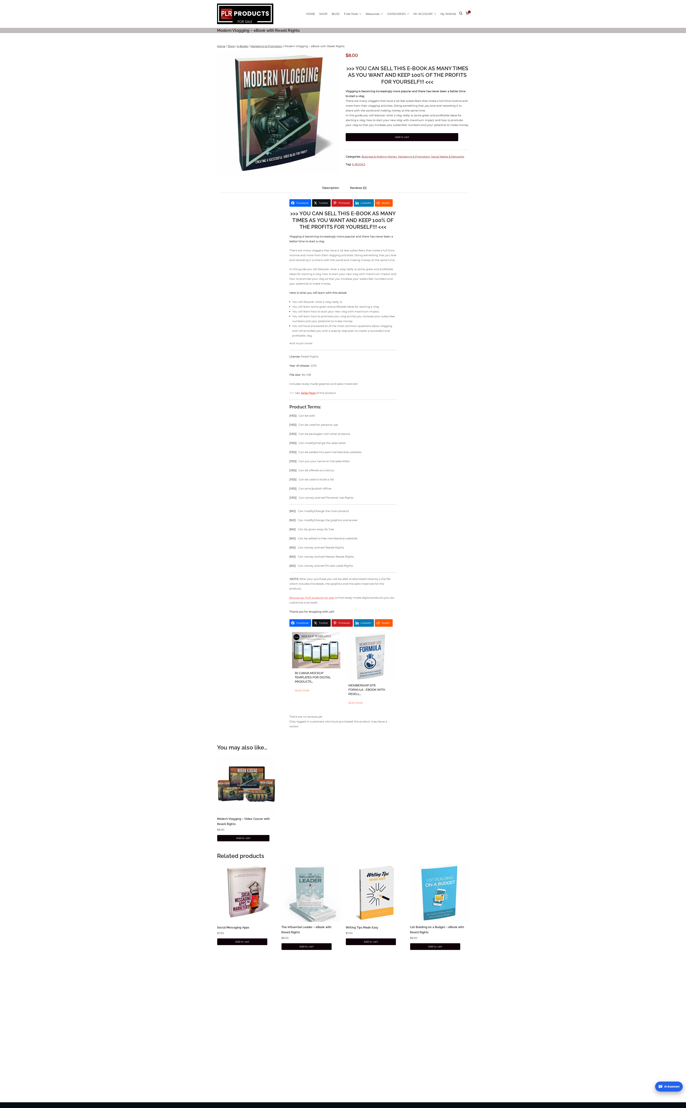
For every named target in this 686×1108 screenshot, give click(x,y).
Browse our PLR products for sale (311, 597)
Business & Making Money (379, 156)
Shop (231, 46)
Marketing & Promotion (266, 46)
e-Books (242, 46)
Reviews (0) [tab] (358, 188)
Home (221, 46)
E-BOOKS (358, 164)
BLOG (336, 14)
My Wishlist (448, 14)
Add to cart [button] (243, 838)
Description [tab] (330, 188)
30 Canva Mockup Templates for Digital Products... (313, 677)
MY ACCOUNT (423, 14)
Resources (372, 14)
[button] (359, 13)
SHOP (323, 14)
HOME (310, 14)
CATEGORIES (396, 14)
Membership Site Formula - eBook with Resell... (366, 690)
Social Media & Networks (447, 156)
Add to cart (402, 137)
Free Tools (351, 14)
